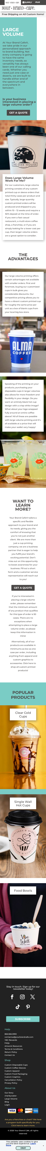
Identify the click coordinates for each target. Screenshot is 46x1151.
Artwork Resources (13, 1046)
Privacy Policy (11, 1083)
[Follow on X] (32, 996)
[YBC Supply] (27, 2)
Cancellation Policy (13, 1080)
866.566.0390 (11, 1034)
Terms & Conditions (14, 1049)
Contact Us (10, 1055)
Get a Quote (18, 112)
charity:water (11, 1096)
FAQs (7, 1043)
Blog (7, 1102)
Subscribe (23, 1019)
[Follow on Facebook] (12, 996)
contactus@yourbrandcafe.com (19, 1037)
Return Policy (11, 1052)
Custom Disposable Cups (16, 1065)
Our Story (9, 1093)
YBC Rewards (11, 1040)
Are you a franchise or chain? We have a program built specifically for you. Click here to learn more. (23, 1122)
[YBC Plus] (37, 2)
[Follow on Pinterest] (28, 1006)
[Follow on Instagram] (22, 996)
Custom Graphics (12, 1077)
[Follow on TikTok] (17, 1006)
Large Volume (11, 1099)
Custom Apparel (12, 1071)
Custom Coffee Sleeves (15, 1068)
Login (7, 1105)
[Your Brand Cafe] (13, 2)
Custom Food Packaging (16, 1074)
